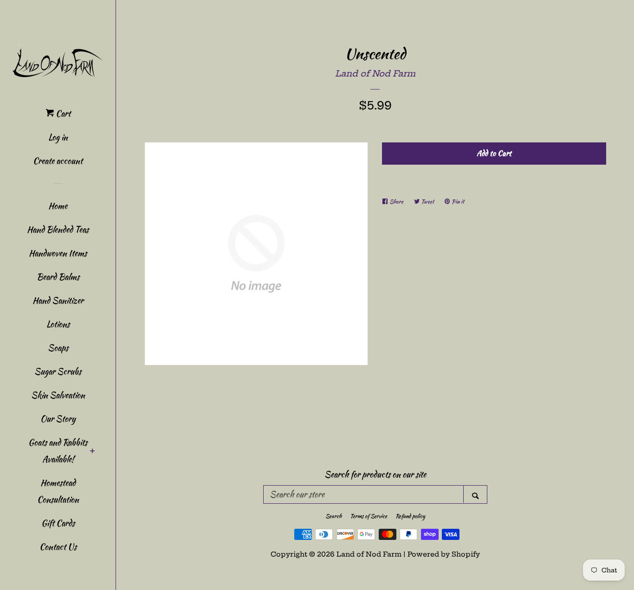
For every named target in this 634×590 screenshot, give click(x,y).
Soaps (58, 347)
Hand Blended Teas (58, 229)
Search (333, 516)
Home (57, 205)
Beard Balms (58, 276)
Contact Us (58, 546)
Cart (62, 113)
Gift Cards (58, 523)
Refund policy (410, 516)
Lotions (58, 324)
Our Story (58, 418)
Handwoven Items (58, 253)
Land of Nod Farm (375, 73)
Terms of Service (368, 516)
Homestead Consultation (58, 491)
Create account (58, 160)
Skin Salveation (58, 395)
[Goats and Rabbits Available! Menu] (92, 452)
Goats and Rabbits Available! (57, 450)
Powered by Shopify (444, 554)
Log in (58, 137)
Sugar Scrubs (57, 371)
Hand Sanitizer (58, 300)
